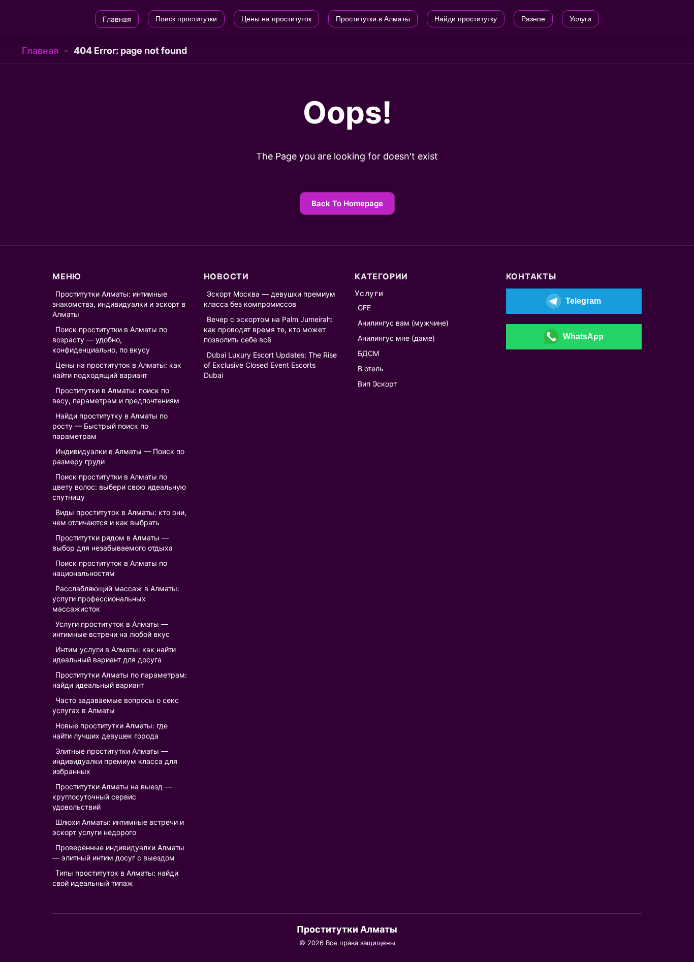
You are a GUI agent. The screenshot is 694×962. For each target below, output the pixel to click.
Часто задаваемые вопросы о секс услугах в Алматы (115, 705)
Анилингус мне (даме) (396, 338)
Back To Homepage (347, 203)
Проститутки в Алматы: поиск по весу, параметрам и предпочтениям (115, 395)
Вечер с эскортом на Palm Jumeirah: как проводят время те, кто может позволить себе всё (268, 329)
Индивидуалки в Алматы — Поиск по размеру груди (118, 456)
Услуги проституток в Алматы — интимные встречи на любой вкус (111, 629)
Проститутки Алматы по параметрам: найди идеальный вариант (119, 679)
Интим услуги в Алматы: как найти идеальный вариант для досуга (114, 654)
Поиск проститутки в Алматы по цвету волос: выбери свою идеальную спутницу (119, 486)
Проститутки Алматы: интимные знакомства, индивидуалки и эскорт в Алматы (118, 304)
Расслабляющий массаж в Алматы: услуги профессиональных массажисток (115, 598)
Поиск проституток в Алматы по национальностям (109, 568)
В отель (371, 368)
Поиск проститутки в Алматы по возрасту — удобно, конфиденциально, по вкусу (109, 339)
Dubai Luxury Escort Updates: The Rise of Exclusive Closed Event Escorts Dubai (270, 364)
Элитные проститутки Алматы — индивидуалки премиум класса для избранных (114, 761)
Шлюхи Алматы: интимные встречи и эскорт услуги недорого (118, 827)
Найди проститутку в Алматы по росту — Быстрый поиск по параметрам (110, 425)
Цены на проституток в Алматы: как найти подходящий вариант (116, 370)
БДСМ (368, 353)
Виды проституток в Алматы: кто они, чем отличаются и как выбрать (119, 517)
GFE (364, 307)
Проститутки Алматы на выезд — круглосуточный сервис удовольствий (112, 796)
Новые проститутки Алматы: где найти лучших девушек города (110, 730)
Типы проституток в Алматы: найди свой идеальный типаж (115, 878)
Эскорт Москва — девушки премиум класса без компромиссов (269, 299)
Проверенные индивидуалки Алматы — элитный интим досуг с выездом (118, 852)
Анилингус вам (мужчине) (403, 322)
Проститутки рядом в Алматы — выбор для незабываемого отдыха (112, 542)
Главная (40, 50)
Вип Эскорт (377, 383)
